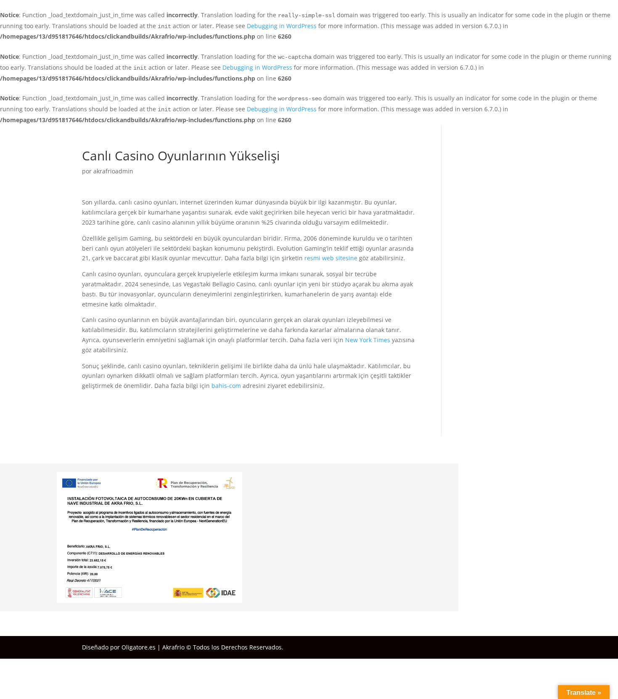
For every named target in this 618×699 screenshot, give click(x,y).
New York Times (367, 340)
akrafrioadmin (113, 171)
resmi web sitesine (330, 258)
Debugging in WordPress (282, 26)
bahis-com (226, 386)
